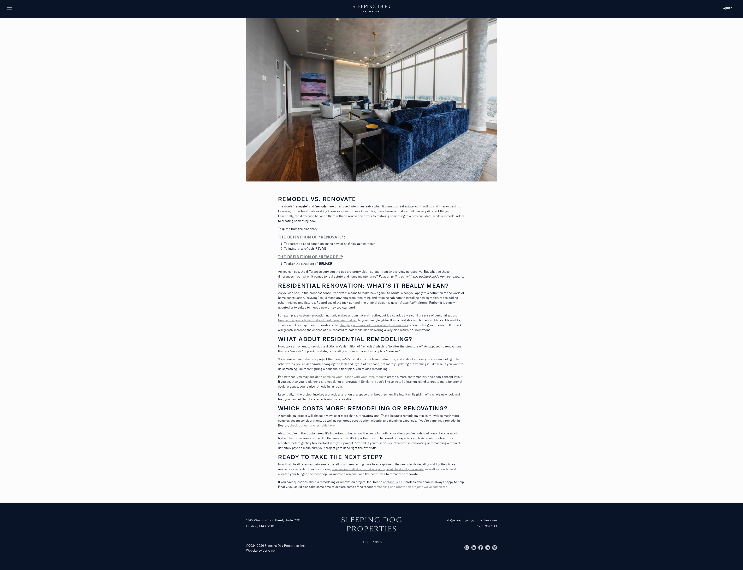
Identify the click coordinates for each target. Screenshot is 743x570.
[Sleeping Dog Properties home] (371, 8)
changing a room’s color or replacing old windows (374, 325)
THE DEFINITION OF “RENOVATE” (311, 237)
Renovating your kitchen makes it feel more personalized (317, 320)
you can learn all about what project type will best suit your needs (378, 469)
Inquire (727, 8)
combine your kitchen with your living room (353, 377)
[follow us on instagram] (466, 547)
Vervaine (269, 550)
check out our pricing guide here (312, 425)
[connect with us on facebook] (480, 547)
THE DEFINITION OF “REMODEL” (310, 256)
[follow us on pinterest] (494, 547)
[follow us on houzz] (487, 547)
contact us (390, 482)
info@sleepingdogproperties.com (471, 520)
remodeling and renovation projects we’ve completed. (411, 487)
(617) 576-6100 (485, 526)
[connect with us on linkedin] (473, 547)
